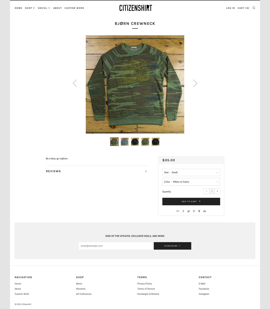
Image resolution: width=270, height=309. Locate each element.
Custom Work (74, 8)
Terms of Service (146, 288)
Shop (28, 8)
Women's (80, 288)
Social (42, 8)
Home (18, 8)
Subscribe (171, 246)
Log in (230, 8)
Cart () (244, 8)
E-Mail (202, 283)
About (57, 8)
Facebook (204, 288)
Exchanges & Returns (148, 294)
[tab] (114, 141)
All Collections (84, 294)
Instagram (204, 294)
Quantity (166, 191)
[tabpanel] (135, 84)
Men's (79, 283)
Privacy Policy (144, 283)
